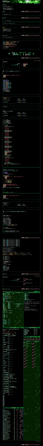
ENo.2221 (27, 345)
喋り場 (9, 293)
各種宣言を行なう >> (37, 3)
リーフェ (5, 225)
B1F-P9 (6, 294)
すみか (6, 293)
